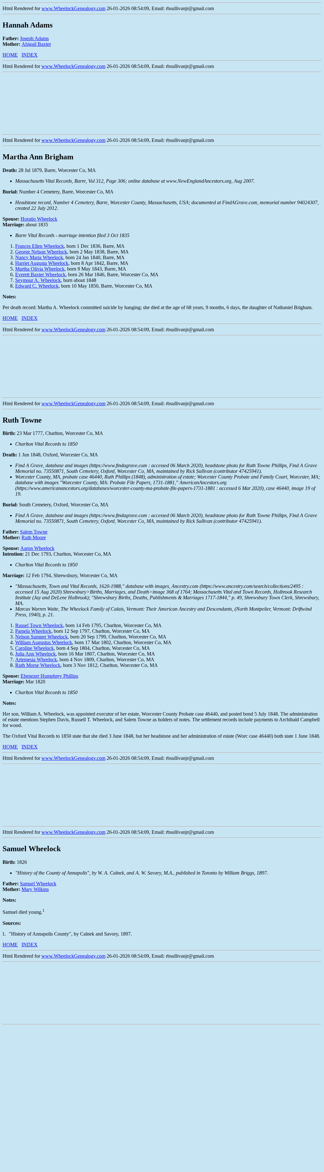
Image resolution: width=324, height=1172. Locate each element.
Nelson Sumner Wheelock (41, 636)
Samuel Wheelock (38, 883)
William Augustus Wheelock (43, 642)
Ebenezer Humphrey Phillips (49, 676)
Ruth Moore (34, 537)
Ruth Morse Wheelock (37, 665)
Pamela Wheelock (33, 631)
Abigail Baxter (36, 44)
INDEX (30, 55)
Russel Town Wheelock (39, 625)
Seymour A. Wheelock (38, 280)
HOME (10, 55)
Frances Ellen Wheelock (39, 246)
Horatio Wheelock (39, 219)
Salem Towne (33, 531)
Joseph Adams (34, 38)
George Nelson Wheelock (41, 251)
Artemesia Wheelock (36, 659)
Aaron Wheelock (37, 548)
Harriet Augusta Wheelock (41, 263)
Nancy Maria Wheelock (39, 257)
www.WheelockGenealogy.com (73, 8)
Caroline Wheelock (34, 648)
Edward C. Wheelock (37, 286)
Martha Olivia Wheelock (40, 269)
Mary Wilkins (35, 889)
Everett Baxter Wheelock (40, 274)
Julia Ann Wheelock (35, 653)
